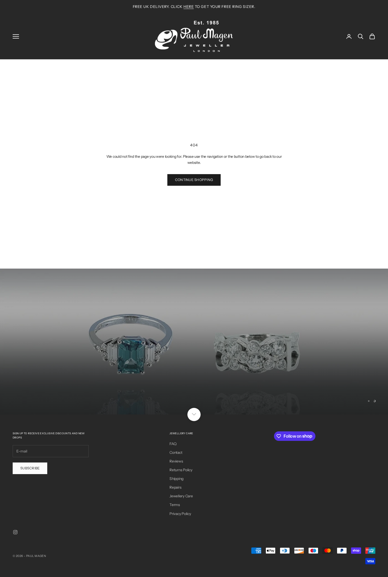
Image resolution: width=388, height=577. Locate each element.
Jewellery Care (181, 496)
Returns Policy (180, 470)
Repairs (175, 487)
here (188, 6)
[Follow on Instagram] (15, 532)
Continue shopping (194, 180)
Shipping (176, 478)
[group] (194, 341)
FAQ (172, 443)
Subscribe (30, 468)
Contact (175, 452)
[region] (194, 341)
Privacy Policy (180, 513)
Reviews (176, 461)
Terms (174, 504)
